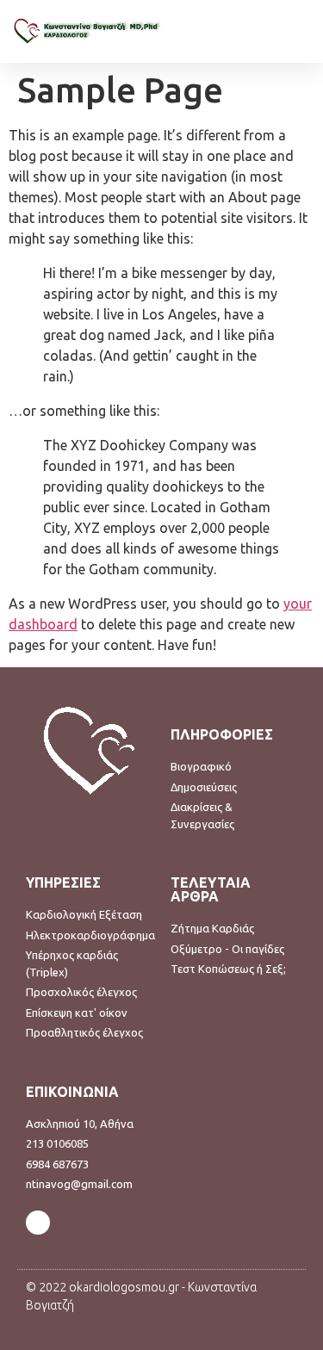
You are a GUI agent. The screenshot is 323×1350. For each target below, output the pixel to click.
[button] (298, 31)
